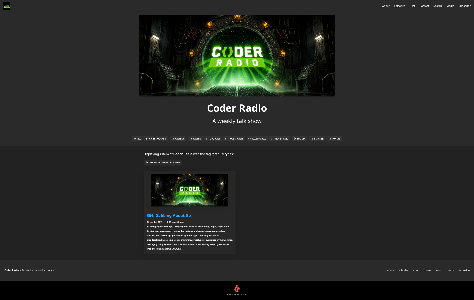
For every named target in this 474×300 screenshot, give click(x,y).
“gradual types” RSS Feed (164, 162)
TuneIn (336, 138)
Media (450, 6)
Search (437, 6)
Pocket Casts (236, 138)
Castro (197, 138)
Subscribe (465, 6)
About (386, 6)
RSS (139, 138)
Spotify (301, 138)
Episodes (399, 6)
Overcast (215, 138)
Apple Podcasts (157, 138)
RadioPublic (259, 138)
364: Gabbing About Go (169, 215)
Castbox (179, 138)
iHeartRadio (281, 138)
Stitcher (318, 138)
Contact (424, 6)
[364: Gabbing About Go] (190, 190)
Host (412, 6)
